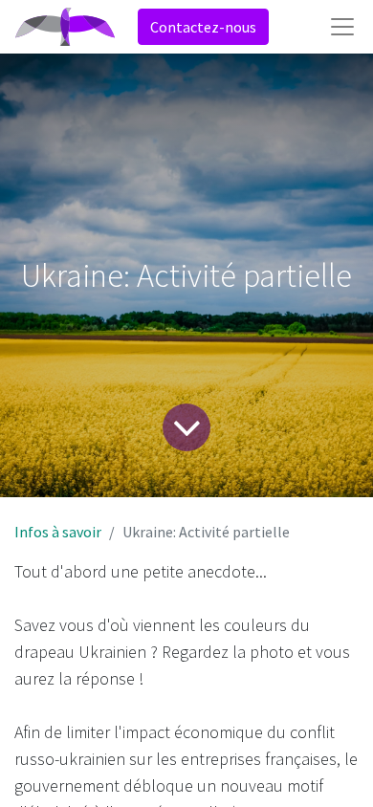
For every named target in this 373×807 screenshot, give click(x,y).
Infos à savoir (57, 531)
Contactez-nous (203, 26)
